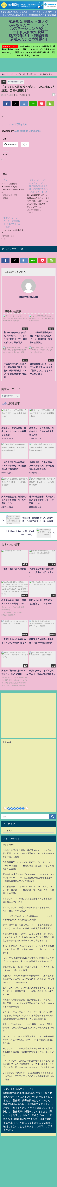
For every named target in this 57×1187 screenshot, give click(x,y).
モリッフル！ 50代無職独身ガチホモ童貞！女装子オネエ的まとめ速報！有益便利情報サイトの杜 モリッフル (28, 1051)
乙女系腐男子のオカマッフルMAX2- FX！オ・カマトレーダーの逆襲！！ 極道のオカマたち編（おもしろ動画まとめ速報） (28, 865)
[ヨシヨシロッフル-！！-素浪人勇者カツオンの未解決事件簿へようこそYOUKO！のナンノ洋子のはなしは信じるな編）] (28, 1039)
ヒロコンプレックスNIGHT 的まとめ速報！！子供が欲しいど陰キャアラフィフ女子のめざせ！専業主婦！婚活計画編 (28, 1076)
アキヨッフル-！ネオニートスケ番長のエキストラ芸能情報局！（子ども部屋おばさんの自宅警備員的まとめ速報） (28, 1027)
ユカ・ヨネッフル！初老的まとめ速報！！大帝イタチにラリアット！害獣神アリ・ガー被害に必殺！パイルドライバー (28, 991)
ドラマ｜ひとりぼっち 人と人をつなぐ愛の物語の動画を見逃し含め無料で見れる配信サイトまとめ (38, 186)
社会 (4, 81)
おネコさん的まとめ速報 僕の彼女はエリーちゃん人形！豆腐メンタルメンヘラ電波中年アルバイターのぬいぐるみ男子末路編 (28, 853)
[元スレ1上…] (14, 189)
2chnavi (7, 742)
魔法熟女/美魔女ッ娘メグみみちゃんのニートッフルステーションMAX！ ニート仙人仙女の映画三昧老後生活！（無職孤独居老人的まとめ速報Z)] (28, 877)
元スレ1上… (9, 180)
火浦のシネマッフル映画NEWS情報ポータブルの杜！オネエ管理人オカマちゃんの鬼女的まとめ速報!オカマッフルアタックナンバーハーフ (28, 979)
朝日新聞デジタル (17, 82)
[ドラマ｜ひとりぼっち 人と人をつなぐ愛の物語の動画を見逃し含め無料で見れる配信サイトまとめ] (40, 196)
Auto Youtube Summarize (27, 131)
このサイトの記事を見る (14, 124)
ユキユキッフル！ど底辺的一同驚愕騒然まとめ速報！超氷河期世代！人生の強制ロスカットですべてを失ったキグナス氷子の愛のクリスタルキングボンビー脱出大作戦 (28, 1064)
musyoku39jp (28, 296)
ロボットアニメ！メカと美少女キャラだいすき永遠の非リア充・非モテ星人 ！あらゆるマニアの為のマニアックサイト (28, 949)
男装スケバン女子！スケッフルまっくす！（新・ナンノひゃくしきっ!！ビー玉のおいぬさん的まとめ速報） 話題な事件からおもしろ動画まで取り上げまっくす (28, 937)
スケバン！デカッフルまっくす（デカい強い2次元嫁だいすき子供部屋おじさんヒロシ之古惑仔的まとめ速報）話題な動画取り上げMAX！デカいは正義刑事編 (28, 1015)
